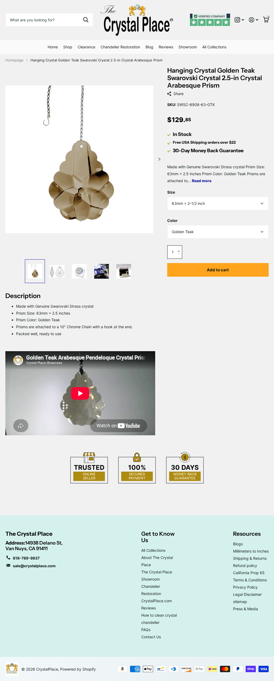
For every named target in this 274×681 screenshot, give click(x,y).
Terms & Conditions (250, 580)
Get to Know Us (158, 536)
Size (171, 192)
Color (172, 220)
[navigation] (35, 271)
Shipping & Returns (250, 558)
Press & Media (245, 608)
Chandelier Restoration (120, 47)
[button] (180, 247)
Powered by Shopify (78, 669)
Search (85, 19)
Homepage (14, 60)
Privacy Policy (245, 587)
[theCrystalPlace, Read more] (239, 20)
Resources (247, 533)
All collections (67, 47)
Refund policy (245, 565)
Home (53, 47)
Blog (149, 47)
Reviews (166, 47)
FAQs (145, 629)
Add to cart (218, 269)
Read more (201, 180)
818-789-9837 (26, 558)
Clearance (86, 47)
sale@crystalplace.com (34, 565)
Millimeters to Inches (251, 551)
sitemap (240, 601)
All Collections (214, 47)
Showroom (187, 47)
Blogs (238, 544)
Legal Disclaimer (247, 594)
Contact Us (151, 637)
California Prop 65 (249, 572)
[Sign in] (253, 20)
